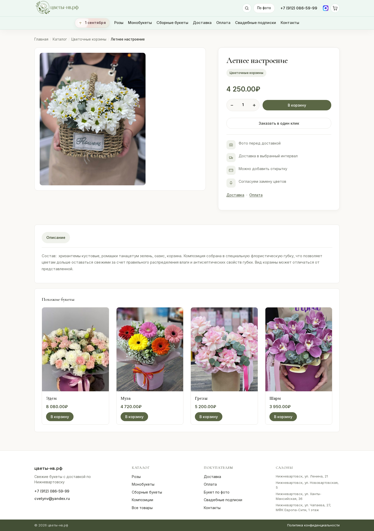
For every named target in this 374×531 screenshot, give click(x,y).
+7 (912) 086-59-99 (298, 8)
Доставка (202, 22)
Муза (126, 398)
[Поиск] (246, 8)
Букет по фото (216, 492)
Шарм (275, 398)
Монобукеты (140, 22)
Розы (118, 22)
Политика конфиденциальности (313, 525)
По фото (264, 8)
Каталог (60, 39)
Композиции (142, 500)
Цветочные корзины (88, 39)
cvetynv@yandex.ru (52, 498)
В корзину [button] (60, 417)
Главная (41, 39)
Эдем (51, 398)
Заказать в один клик (279, 123)
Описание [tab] (55, 237)
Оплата (223, 22)
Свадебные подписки (255, 22)
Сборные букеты (172, 22)
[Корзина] (335, 8)
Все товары (142, 508)
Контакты (290, 22)
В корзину (297, 105)
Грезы (201, 398)
